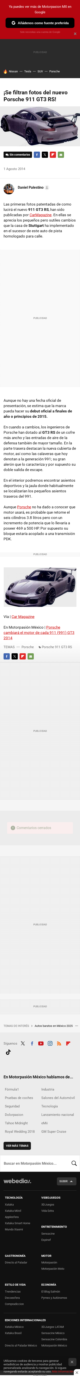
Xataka (9, 1204)
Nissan (13, 71)
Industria (47, 1089)
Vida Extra (47, 1210)
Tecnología (49, 1106)
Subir (63, 1181)
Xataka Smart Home (17, 1223)
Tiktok (8, 1051)
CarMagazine (41, 215)
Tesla (27, 71)
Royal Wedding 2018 (20, 1132)
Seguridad (12, 1106)
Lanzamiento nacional (57, 1115)
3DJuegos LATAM (52, 1326)
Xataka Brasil (13, 1333)
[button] (32, 187)
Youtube (40, 1043)
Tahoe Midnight (16, 1123)
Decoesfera (12, 1297)
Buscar (74, 1163)
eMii (44, 1123)
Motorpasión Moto (52, 1268)
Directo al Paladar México (21, 1345)
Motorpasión (49, 1262)
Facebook (37, 155)
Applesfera (12, 1217)
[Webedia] (17, 1184)
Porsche (54, 71)
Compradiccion (14, 1304)
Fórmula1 (12, 1089)
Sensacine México (52, 1333)
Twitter (45, 155)
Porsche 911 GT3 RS (57, 647)
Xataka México (14, 1326)
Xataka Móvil (13, 1210)
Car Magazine (23, 616)
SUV (40, 71)
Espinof (46, 1239)
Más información (62, 1371)
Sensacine (48, 1233)
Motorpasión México (54, 1345)
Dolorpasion (14, 1115)
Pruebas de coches (19, 1098)
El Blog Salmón (50, 1291)
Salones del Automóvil (58, 1098)
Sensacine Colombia (54, 1339)
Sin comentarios (20, 154)
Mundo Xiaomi (14, 1229)
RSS (59, 1043)
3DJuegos (47, 1204)
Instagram (50, 1043)
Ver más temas (17, 1145)
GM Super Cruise (53, 1132)
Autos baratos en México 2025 (54, 1026)
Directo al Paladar (16, 1262)
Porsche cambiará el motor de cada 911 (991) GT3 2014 (39, 632)
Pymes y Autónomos (54, 1297)
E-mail (61, 155)
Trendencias (13, 1291)
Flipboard (53, 155)
